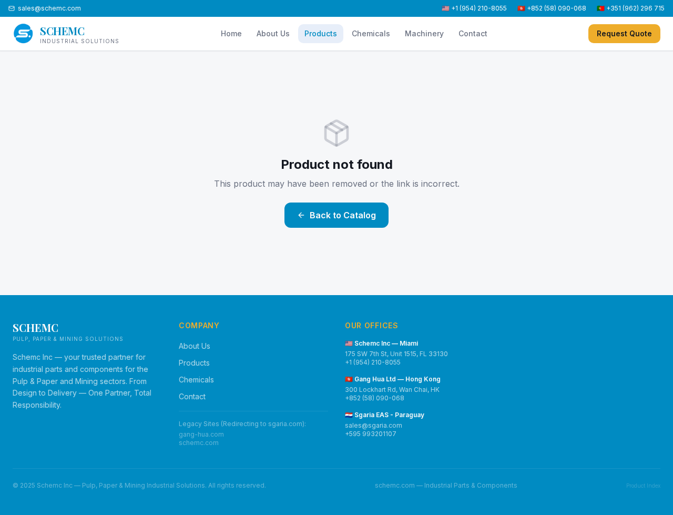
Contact (472, 33)
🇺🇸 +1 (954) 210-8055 (474, 8)
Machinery (424, 33)
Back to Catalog (343, 215)
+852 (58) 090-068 (374, 398)
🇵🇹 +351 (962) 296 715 (631, 8)
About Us (273, 33)
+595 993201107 (370, 434)
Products (320, 33)
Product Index (643, 485)
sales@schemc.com (49, 8)
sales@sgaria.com (373, 425)
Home (231, 33)
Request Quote (624, 33)
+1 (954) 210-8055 (373, 362)
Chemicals (371, 33)
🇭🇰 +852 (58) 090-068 (551, 8)
